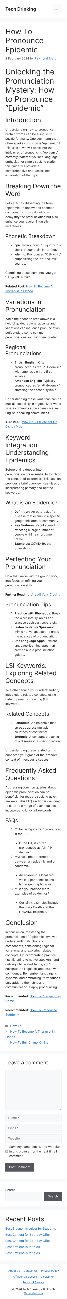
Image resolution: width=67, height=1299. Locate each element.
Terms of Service (33, 1282)
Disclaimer (47, 1276)
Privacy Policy (50, 1270)
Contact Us (31, 1270)
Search (10, 1190)
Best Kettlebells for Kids (22, 1247)
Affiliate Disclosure (25, 1276)
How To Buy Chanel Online (29, 1042)
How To (15, 1026)
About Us (14, 1270)
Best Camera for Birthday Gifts (27, 1234)
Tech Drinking (20, 9)
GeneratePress (33, 1293)
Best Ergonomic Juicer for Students (30, 1228)
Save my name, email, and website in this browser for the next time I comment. (34, 1151)
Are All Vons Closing (45, 594)
